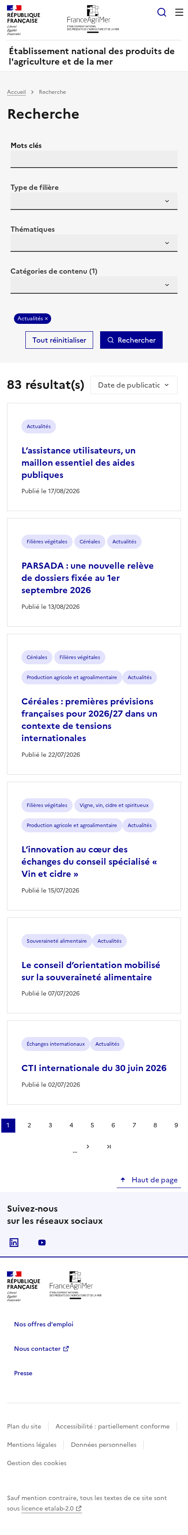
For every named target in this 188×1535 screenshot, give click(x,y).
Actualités (30, 319)
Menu (179, 12)
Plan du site (24, 1426)
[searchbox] (22, 202)
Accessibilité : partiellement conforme (113, 1426)
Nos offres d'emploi (43, 1324)
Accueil (16, 92)
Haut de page (154, 1179)
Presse (23, 1373)
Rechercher (137, 340)
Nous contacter (37, 1348)
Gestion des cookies (36, 1463)
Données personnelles (103, 1444)
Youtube (41, 1242)
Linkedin (13, 1242)
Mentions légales (31, 1444)
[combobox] (94, 201)
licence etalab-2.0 (47, 1508)
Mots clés (26, 145)
